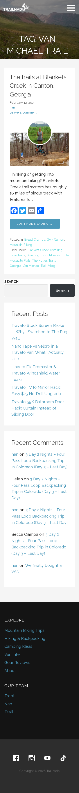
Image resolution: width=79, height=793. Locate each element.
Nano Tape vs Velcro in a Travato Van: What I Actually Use (37, 352)
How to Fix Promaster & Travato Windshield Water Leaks (35, 373)
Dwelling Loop (37, 255)
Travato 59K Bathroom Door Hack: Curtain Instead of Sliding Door (37, 408)
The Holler (39, 260)
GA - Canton (55, 239)
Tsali (8, 712)
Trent (9, 695)
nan (12, 107)
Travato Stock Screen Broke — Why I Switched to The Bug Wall (39, 331)
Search (11, 282)
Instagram (31, 758)
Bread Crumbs (34, 239)
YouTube (47, 758)
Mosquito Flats (20, 260)
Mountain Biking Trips (24, 630)
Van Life (12, 654)
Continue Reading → (35, 223)
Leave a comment (23, 112)
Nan (8, 704)
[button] (72, 8)
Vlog (51, 266)
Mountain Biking (21, 245)
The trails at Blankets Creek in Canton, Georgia (38, 86)
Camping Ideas (18, 646)
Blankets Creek (37, 250)
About (10, 670)
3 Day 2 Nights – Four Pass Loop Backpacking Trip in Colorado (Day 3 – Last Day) (39, 460)
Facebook (15, 758)
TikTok (63, 758)
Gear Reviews (17, 662)
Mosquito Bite (59, 255)
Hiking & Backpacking (24, 638)
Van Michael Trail (35, 266)
